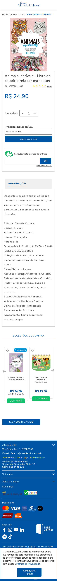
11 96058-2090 (37, 457)
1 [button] (25, 67)
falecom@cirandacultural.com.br (26, 453)
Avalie (49, 86)
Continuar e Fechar (29, 572)
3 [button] (33, 67)
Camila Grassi (41, 383)
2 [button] (29, 67)
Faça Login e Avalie (21, 422)
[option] (28, 44)
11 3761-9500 (26, 449)
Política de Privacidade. (28, 564)
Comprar (16, 400)
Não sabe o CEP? (44, 165)
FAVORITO (7, 350)
